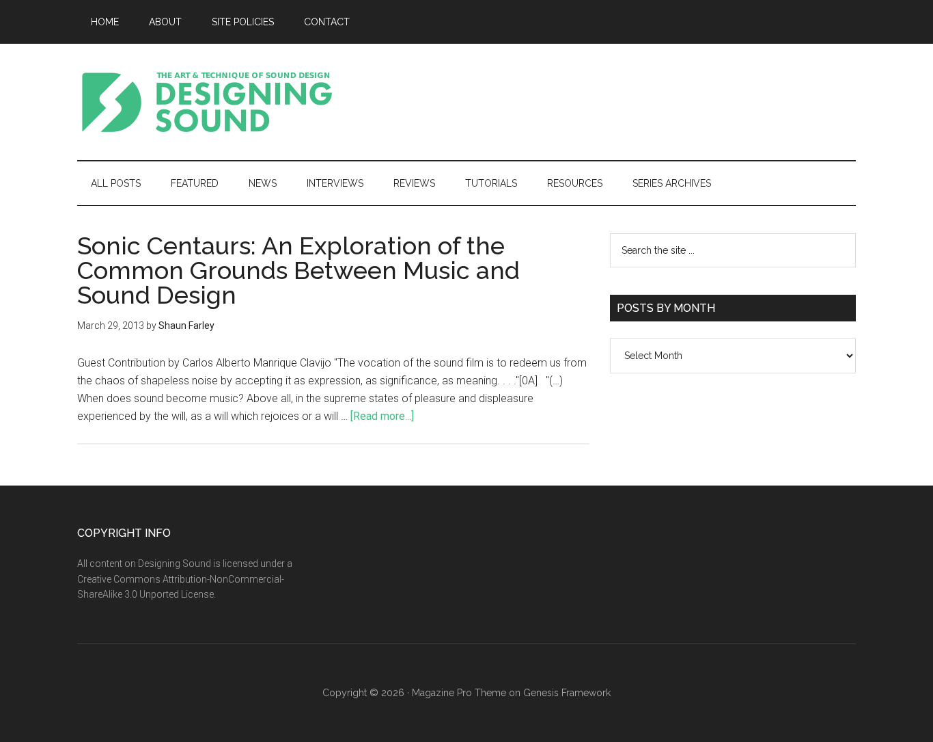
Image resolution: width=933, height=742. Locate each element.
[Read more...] (382, 416)
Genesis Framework (567, 692)
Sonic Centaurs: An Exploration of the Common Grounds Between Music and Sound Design (298, 270)
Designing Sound (207, 102)
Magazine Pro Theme (459, 692)
